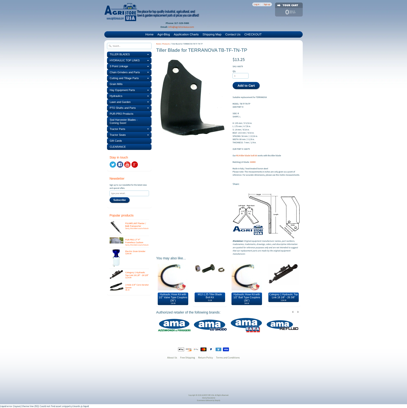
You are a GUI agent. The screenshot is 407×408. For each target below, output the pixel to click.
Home (149, 34)
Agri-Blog (163, 34)
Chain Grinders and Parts (125, 72)
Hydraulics (116, 96)
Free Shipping (187, 357)
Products (166, 44)
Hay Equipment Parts (122, 90)
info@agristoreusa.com (181, 26)
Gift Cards (116, 140)
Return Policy (205, 357)
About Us (172, 357)
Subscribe (119, 200)
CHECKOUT (253, 34)
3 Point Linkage (119, 66)
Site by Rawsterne (208, 398)
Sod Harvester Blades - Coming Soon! (124, 121)
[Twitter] (113, 164)
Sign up (267, 4)
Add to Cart (246, 85)
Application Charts (186, 34)
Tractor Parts (117, 129)
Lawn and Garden (120, 102)
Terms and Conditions (228, 357)
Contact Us (233, 34)
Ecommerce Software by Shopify (208, 400)
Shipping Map (212, 34)
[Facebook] (120, 164)
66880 (253, 162)
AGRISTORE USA (208, 395)
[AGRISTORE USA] (152, 17)
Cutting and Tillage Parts (124, 78)
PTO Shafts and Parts (123, 107)
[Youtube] (127, 164)
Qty (234, 71)
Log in (256, 4)
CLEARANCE (118, 146)
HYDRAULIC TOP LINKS (125, 60)
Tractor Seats (118, 134)
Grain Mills (116, 84)
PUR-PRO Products (121, 113)
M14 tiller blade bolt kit (246, 155)
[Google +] (134, 164)
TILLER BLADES (120, 54)
